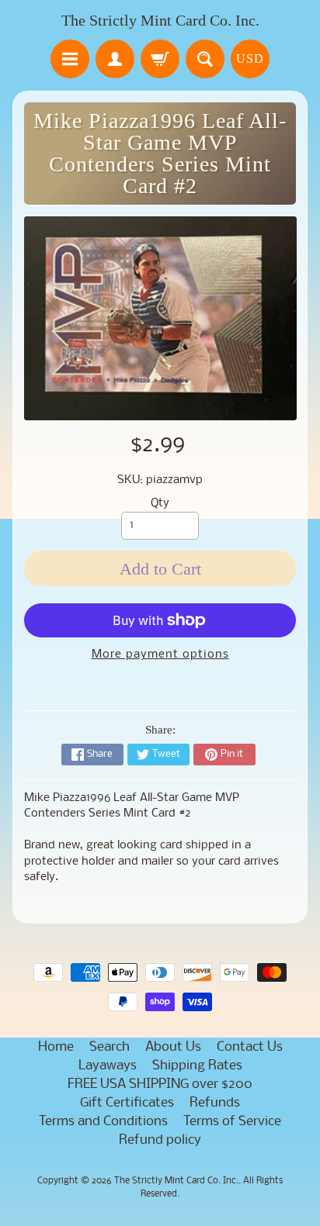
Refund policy (160, 1140)
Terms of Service (232, 1121)
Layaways (107, 1066)
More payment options (160, 655)
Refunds (215, 1103)
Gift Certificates (127, 1103)
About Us (173, 1047)
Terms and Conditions (103, 1121)
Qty (160, 503)
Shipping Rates (197, 1066)
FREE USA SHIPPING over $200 (160, 1084)
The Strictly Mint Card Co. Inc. (160, 20)
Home (56, 1047)
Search (109, 1047)
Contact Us (250, 1047)
